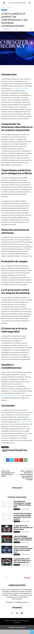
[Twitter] (22, 613)
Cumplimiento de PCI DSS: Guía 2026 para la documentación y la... (22, 560)
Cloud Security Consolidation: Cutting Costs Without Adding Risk (22, 504)
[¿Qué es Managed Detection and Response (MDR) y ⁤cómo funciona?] (6, 539)
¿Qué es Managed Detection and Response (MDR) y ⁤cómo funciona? (23, 538)
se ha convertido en (24, 422)
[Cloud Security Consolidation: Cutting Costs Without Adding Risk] (6, 504)
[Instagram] (12, 613)
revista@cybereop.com (21, 602)
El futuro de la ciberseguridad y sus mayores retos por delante (7, 473)
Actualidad (8, 7)
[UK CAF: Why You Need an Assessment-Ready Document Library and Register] (6, 517)
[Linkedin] (17, 613)
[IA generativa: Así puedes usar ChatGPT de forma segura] (6, 529)
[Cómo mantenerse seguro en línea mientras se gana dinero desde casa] (6, 550)
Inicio (2, 7)
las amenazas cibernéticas (19, 88)
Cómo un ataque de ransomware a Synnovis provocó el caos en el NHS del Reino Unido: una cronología (26, 475)
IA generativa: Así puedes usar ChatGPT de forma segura (23, 527)
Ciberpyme (6, 29)
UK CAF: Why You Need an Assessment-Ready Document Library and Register (22, 516)
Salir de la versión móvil (17, 627)
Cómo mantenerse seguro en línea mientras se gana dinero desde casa (23, 549)
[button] (4, 2)
